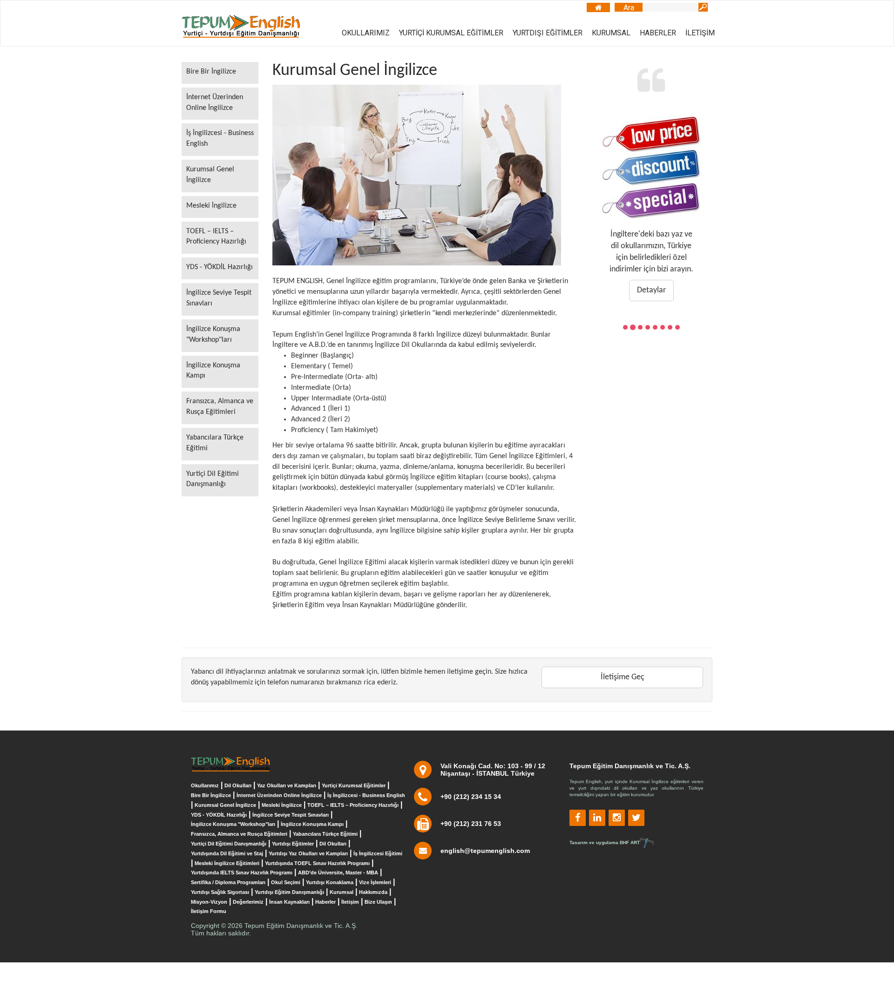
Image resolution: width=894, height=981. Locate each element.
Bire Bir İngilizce (211, 71)
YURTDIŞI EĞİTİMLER (547, 32)
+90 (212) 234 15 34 (470, 796)
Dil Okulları (237, 785)
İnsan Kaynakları (289, 902)
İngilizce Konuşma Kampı (213, 371)
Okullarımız (205, 785)
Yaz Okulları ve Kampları (286, 785)
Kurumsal (341, 892)
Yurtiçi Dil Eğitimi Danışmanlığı (212, 479)
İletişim (350, 902)
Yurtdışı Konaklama (329, 882)
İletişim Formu (208, 911)
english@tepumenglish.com (485, 850)
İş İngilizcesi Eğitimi (377, 853)
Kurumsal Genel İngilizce (210, 175)
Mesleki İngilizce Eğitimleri (227, 863)
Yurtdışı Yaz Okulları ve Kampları (308, 853)
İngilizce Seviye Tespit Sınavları (218, 298)
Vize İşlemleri (375, 882)
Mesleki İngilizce (211, 206)
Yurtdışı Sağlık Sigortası (220, 892)
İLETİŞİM (700, 32)
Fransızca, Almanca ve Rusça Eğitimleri (219, 407)
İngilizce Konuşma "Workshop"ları (213, 334)
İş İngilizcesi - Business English (220, 138)
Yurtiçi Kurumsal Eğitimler (354, 785)
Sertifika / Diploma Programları (228, 882)
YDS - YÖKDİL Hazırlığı (219, 267)
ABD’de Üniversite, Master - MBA (338, 872)
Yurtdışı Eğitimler (293, 843)
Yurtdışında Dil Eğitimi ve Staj (227, 853)
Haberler (325, 902)
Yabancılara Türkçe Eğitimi (215, 443)
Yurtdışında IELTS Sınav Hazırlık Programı (241, 872)
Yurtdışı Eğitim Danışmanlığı (289, 892)
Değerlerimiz (248, 902)
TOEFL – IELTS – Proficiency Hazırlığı (216, 237)
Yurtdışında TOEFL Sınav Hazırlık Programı (317, 863)
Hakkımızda (373, 892)
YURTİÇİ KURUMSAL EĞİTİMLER (451, 32)
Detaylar (651, 290)
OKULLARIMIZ (366, 32)
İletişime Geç (622, 677)
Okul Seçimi (285, 882)
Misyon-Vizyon (209, 902)
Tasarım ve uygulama (604, 842)
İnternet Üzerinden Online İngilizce (214, 103)
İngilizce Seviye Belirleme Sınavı (506, 520)
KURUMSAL (611, 32)
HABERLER (658, 32)
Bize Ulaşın (378, 902)
